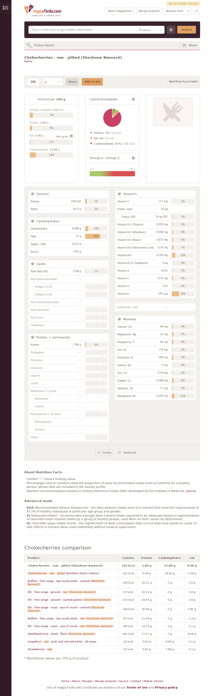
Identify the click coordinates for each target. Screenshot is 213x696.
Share (193, 45)
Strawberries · (40, 649)
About (76, 681)
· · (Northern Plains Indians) (63, 573)
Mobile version (153, 681)
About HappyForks (120, 10)
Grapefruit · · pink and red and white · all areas (62, 641)
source (191, 491)
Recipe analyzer (149, 10)
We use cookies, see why (183, 3)
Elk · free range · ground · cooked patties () (69, 599)
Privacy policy (166, 687)
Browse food (174, 10)
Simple (107, 452)
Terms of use (137, 687)
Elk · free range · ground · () (62, 592)
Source (123, 681)
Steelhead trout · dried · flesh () (61, 633)
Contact (136, 681)
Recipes (87, 681)
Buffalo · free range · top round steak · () (70, 618)
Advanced (130, 452)
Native (28, 61)
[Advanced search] (171, 30)
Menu (196, 10)
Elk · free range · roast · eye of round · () (70, 626)
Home (65, 681)
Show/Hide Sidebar (5, 8)
